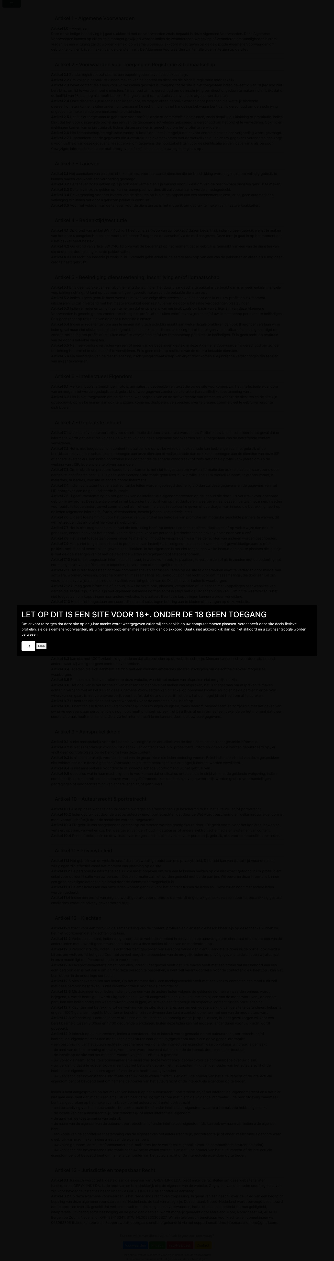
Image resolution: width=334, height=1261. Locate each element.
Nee (41, 646)
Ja (28, 646)
